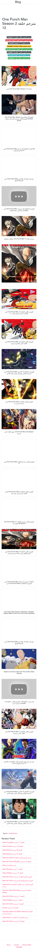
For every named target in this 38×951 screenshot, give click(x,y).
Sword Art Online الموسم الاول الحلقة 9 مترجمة (17, 877)
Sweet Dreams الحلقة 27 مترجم (12, 854)
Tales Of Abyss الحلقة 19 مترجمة (12, 873)
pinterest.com (13, 833)
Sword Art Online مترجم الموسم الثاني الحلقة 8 (16, 858)
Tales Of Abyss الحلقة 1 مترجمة (12, 900)
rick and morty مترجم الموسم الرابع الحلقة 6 (19, 40)
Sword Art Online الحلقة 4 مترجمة (13, 904)
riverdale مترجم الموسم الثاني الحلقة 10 (19, 52)
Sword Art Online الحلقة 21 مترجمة (13, 921)
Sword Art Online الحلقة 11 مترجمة (13, 896)
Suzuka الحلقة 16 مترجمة (10, 908)
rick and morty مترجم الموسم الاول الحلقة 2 (19, 49)
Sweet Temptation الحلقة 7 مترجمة (13, 842)
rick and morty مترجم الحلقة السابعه (19, 55)
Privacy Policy (26, 945)
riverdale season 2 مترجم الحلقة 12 (19, 43)
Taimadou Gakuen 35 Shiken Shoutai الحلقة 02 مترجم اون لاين (17, 912)
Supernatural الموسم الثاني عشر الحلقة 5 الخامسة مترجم (17, 885)
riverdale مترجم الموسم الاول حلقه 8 (19, 58)
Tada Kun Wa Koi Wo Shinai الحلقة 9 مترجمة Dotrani (16, 891)
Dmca (9, 945)
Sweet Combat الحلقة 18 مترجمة (12, 846)
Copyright (19, 947)
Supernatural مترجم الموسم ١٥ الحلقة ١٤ (15, 917)
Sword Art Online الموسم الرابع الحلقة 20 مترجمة (17, 880)
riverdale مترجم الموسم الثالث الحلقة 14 (19, 46)
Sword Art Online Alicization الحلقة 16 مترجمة (16, 861)
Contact (16, 945)
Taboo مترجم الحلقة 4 (9, 865)
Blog (18, 2)
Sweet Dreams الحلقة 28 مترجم (12, 850)
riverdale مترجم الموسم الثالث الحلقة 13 (19, 37)
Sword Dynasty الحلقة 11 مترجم (12, 869)
